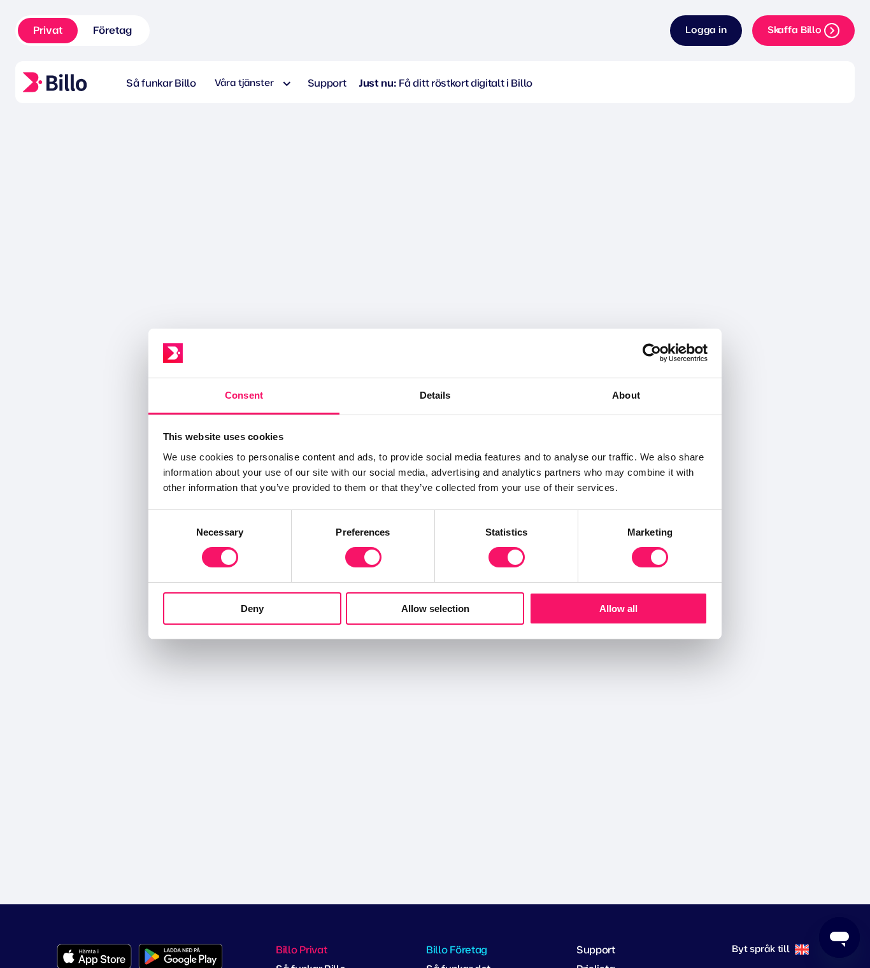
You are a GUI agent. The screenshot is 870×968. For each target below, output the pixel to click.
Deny (252, 608)
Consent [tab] (244, 395)
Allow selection (435, 608)
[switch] (363, 557)
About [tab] (626, 395)
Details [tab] (435, 395)
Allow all (618, 608)
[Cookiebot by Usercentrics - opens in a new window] (652, 352)
